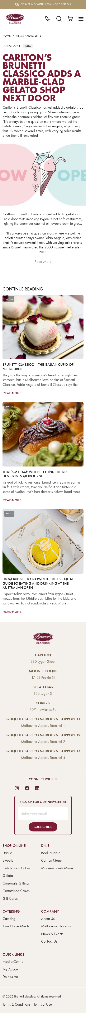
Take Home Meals (16, 926)
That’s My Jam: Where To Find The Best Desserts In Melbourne (36, 474)
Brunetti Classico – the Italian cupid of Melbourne (38, 366)
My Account (11, 969)
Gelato (8, 875)
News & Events (52, 934)
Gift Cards (10, 898)
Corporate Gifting (16, 883)
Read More (43, 261)
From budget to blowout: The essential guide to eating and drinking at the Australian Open (38, 583)
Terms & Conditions (16, 1004)
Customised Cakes (16, 890)
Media (28, 46)
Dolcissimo (10, 976)
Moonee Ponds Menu (57, 868)
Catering (9, 918)
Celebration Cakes (16, 868)
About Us (47, 918)
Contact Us (49, 941)
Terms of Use (43, 1004)
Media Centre (13, 961)
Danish (7, 853)
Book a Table (50, 853)
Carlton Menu (51, 860)
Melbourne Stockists (56, 926)
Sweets (8, 860)
